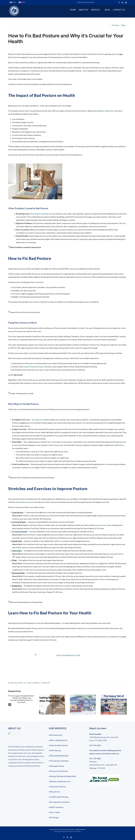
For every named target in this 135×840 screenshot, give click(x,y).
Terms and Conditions (66, 831)
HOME (73, 10)
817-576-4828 (95, 758)
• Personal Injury (55, 735)
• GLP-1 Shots (54, 812)
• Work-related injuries (58, 740)
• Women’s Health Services (59, 781)
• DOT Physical (55, 750)
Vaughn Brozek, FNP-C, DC (18, 683)
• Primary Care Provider (58, 771)
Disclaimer (57, 831)
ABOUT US (83, 10)
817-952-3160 (95, 745)
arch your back (105, 525)
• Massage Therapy (56, 766)
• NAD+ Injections (56, 807)
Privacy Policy (77, 831)
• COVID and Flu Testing (58, 797)
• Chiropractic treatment (59, 761)
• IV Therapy (54, 817)
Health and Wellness (34, 683)
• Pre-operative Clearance (59, 802)
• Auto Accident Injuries (58, 745)
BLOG (107, 10)
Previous (115, 25)
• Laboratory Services (57, 786)
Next (123, 25)
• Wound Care (54, 792)
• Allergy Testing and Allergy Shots (62, 776)
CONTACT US (119, 10)
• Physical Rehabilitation (59, 756)
